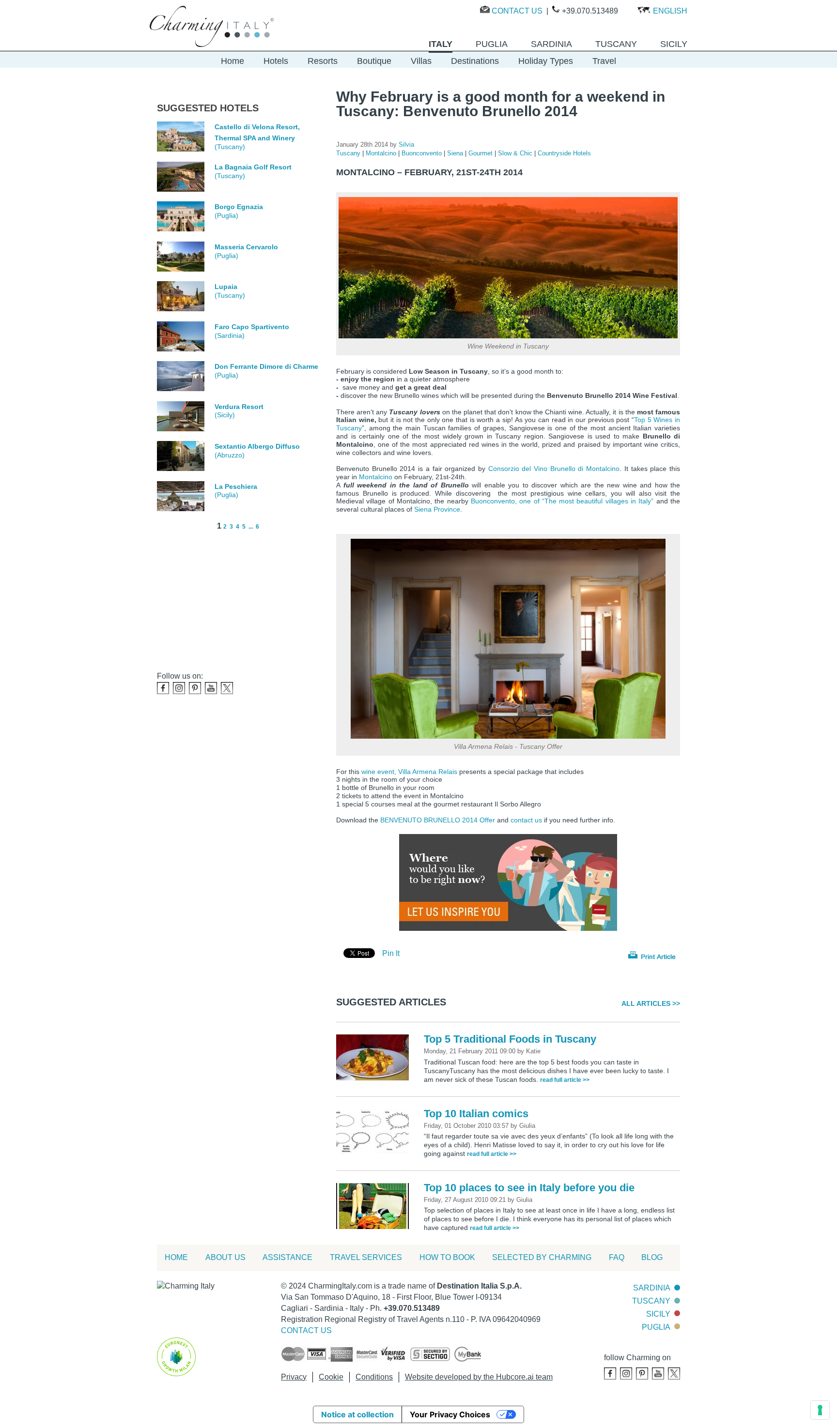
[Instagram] (179, 688)
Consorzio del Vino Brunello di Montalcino (554, 468)
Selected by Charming (541, 1257)
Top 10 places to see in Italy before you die (529, 1188)
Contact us (517, 11)
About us (225, 1257)
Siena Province (437, 509)
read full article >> (564, 1080)
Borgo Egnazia (239, 207)
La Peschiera (236, 486)
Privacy (294, 1377)
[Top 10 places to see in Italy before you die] (375, 1205)
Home (232, 61)
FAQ (616, 1257)
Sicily (658, 1314)
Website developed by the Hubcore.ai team (479, 1377)
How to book (447, 1257)
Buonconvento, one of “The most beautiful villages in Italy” (562, 501)
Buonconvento (423, 153)
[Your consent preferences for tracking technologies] (820, 1410)
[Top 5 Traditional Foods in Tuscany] (375, 1057)
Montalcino (382, 153)
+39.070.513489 (590, 11)
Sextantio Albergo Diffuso (257, 446)
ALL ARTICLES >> (650, 1003)
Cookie (331, 1377)
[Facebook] (163, 688)
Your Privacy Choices (450, 1414)
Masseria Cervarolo (246, 247)
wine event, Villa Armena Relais (409, 771)
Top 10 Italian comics (476, 1114)
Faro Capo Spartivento (252, 327)
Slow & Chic (516, 153)
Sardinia (651, 1288)
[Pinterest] (195, 688)
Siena (456, 153)
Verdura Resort (239, 406)
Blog (652, 1257)
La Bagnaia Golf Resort (253, 167)
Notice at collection (357, 1414)
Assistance (287, 1257)
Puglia (656, 1327)
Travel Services (366, 1257)
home (176, 1257)
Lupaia (226, 286)
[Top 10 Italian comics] (375, 1131)
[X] (227, 688)
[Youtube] (211, 688)
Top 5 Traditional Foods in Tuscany (510, 1039)
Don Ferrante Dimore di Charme (266, 366)
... (250, 526)
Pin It (391, 953)
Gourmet (481, 153)
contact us (526, 820)
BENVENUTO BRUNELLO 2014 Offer (437, 820)
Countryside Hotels (564, 153)
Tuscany (349, 153)
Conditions (374, 1377)
